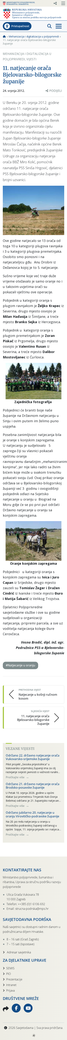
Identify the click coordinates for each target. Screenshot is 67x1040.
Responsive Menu (55, 3)
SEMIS (10, 968)
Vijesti (31, 59)
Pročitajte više (15, 777)
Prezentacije (14, 979)
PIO (8, 974)
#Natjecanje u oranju (20, 665)
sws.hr (34, 1035)
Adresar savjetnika (18, 952)
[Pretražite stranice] (49, 26)
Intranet (11, 985)
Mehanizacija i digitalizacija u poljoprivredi (34, 36)
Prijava (10, 990)
